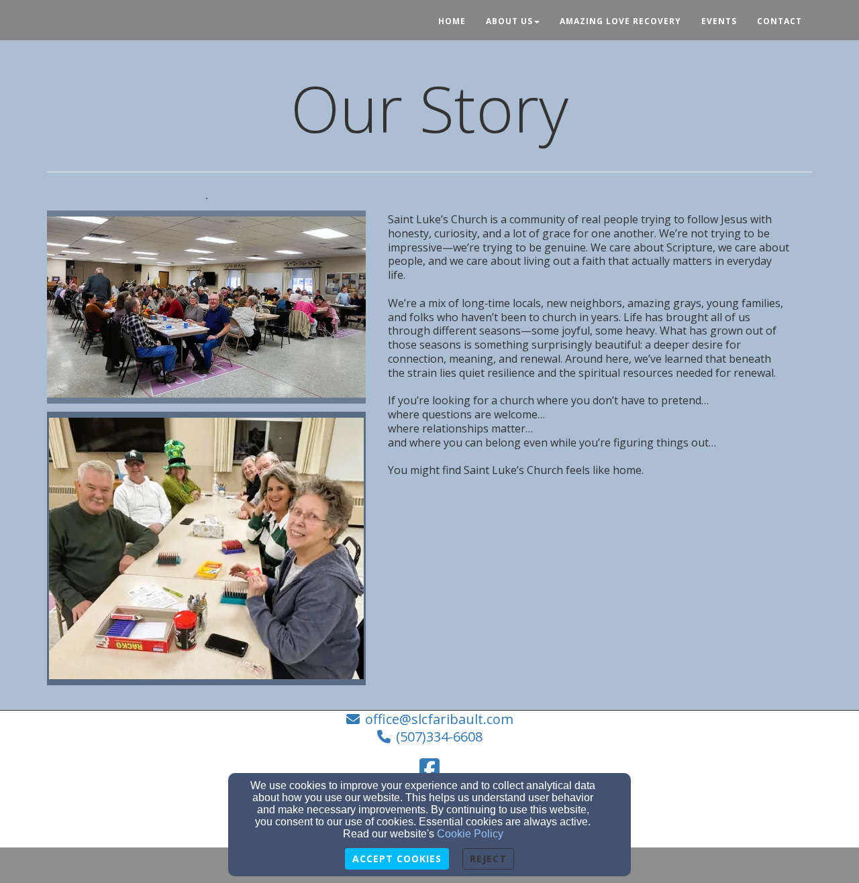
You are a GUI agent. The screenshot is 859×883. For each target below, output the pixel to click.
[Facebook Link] (429, 768)
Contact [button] (779, 21)
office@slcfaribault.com (439, 719)
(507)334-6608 (439, 736)
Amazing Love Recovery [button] (620, 21)
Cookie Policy (470, 833)
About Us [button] (509, 21)
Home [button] (452, 21)
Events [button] (719, 21)
